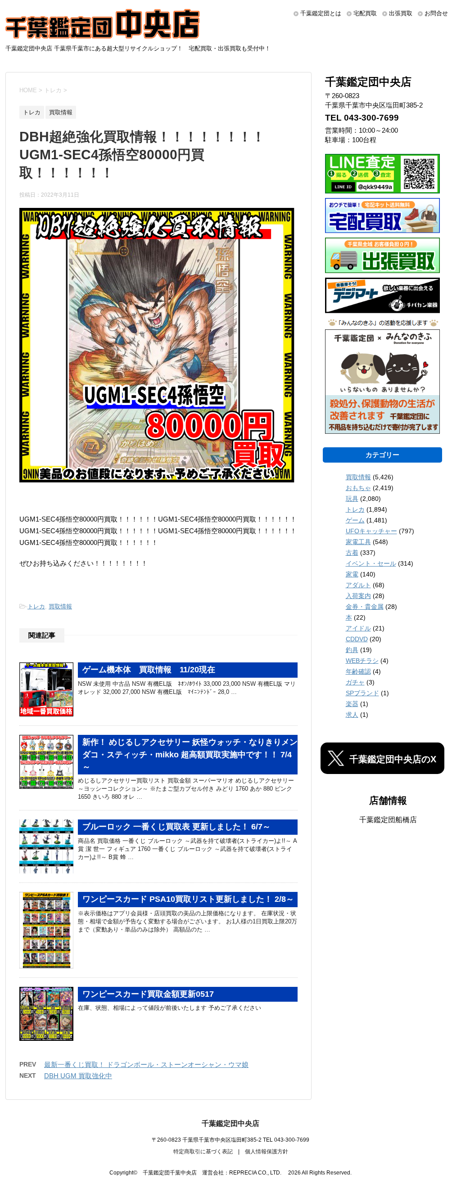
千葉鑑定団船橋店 (388, 820)
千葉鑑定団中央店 (230, 1123)
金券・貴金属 (365, 606)
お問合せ (436, 13)
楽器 (352, 703)
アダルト (358, 585)
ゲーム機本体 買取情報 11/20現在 (148, 669)
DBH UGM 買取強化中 (78, 1076)
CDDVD (357, 639)
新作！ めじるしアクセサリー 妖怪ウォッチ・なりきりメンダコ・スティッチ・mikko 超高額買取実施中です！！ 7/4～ (190, 754)
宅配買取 (365, 13)
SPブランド (362, 693)
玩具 (352, 498)
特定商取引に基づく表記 (203, 1151)
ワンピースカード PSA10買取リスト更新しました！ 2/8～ (188, 899)
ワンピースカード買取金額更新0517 (148, 994)
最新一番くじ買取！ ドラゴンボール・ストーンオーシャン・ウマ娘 (146, 1064)
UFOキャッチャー (371, 531)
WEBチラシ (362, 660)
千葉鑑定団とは (320, 13)
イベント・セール (371, 563)
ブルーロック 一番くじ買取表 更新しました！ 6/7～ (176, 826)
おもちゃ (358, 487)
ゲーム (355, 520)
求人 (352, 714)
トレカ (36, 606)
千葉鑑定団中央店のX (392, 759)
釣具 (352, 649)
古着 (352, 552)
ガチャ (355, 682)
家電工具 (358, 541)
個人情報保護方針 (266, 1151)
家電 (352, 574)
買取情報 (60, 606)
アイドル (358, 628)
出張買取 (400, 13)
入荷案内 (358, 595)
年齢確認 (358, 671)
